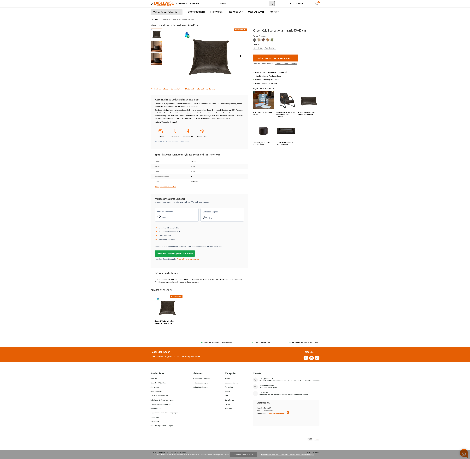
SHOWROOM (216, 12)
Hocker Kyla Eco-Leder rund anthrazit (261, 144)
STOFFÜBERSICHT (196, 12)
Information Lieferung (206, 89)
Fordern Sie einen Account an (286, 64)
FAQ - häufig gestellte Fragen (162, 426)
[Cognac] (267, 39)
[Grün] (272, 39)
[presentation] (240, 56)
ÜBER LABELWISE (256, 12)
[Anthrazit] (254, 39)
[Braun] (263, 39)
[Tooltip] (286, 72)
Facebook (306, 358)
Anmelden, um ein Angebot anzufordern (175, 253)
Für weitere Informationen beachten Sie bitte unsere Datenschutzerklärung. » (287, 455)
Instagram (311, 358)
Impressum (155, 417)
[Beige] (259, 39)
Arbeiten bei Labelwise (159, 396)
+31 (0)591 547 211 (267, 379)
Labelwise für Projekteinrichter (162, 400)
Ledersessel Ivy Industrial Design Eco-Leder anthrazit (285, 114)
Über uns (154, 378)
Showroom (155, 387)
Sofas (227, 396)
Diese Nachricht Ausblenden (243, 455)
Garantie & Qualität (158, 383)
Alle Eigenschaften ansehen (165, 187)
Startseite (154, 19)
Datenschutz (155, 408)
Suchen (272, 3)
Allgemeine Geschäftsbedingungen (164, 413)
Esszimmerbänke (231, 383)
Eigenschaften (176, 89)
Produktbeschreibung (159, 89)
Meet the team (156, 391)
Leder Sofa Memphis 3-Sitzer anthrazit (284, 144)
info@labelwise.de (266, 385)
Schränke (228, 408)
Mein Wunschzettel (200, 387)
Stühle (227, 378)
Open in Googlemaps (276, 413)
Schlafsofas (229, 400)
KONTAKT (275, 12)
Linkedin (317, 358)
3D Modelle (155, 421)
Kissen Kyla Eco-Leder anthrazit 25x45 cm (306, 113)
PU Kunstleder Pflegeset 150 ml (262, 113)
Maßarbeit (189, 89)
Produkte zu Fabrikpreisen (160, 404)
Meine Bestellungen (200, 383)
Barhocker (229, 387)
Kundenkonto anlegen (201, 378)
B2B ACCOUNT (236, 12)
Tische (227, 404)
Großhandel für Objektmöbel (187, 4)
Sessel (227, 391)
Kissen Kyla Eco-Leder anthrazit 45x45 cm (164, 322)
